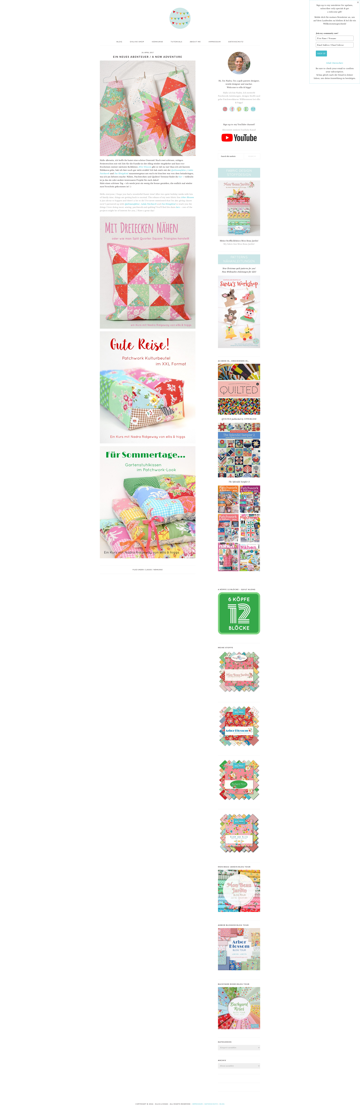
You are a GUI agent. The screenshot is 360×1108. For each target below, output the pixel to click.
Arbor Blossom (144, 167)
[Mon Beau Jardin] (239, 695)
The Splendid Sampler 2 (239, 482)
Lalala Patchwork (149, 204)
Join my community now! (327, 33)
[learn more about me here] (239, 75)
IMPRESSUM (197, 1104)
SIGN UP (321, 53)
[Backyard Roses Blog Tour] (239, 972)
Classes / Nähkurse (154, 570)
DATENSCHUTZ (211, 1104)
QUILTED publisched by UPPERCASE (239, 419)
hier (180, 177)
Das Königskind (121, 173)
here (178, 207)
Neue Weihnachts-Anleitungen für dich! (239, 272)
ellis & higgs (180, 18)
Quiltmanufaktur (178, 170)
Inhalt (329, 63)
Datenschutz (337, 63)
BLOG (222, 1104)
